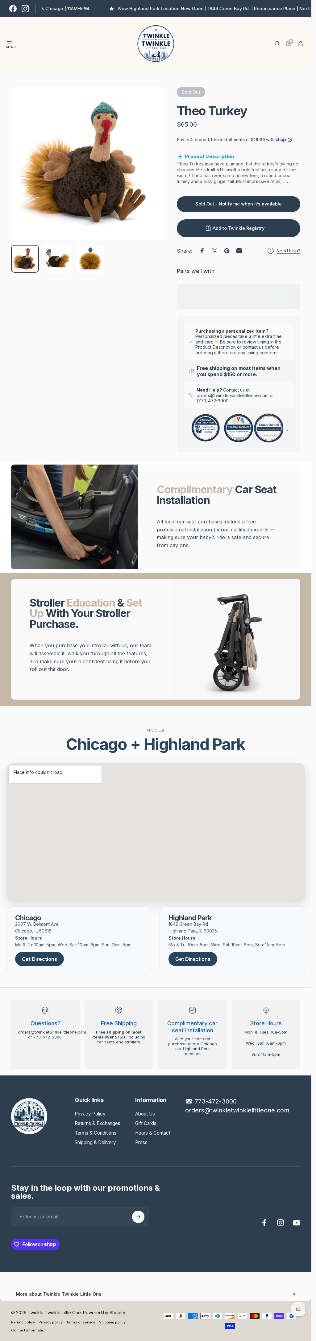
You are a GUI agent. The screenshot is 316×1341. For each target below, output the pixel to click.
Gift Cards (145, 1123)
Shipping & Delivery (95, 1142)
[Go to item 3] (90, 259)
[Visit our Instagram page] (25, 8)
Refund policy (23, 1322)
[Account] (300, 43)
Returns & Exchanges (97, 1123)
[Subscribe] (138, 1217)
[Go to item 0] (25, 259)
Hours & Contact (152, 1133)
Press (141, 1142)
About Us (145, 1114)
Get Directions (39, 959)
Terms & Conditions (95, 1133)
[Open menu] (9, 42)
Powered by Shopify (104, 1312)
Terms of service (80, 1322)
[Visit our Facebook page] (13, 8)
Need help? (288, 250)
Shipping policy (112, 1322)
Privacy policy (51, 1322)
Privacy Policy (90, 1114)
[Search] (277, 43)
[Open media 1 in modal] (87, 163)
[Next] (149, 173)
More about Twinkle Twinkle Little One (155, 1294)
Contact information (29, 1330)
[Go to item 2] (58, 259)
